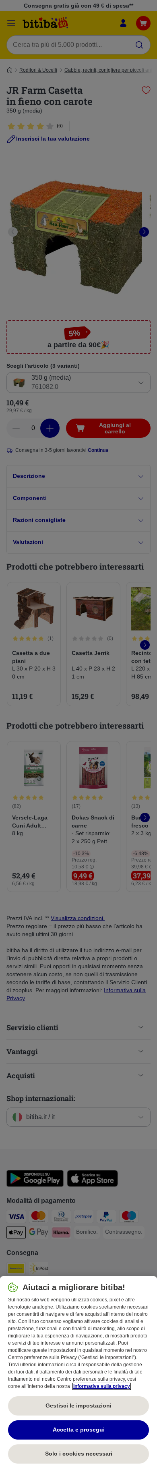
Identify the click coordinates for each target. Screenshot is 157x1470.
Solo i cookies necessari (78, 1453)
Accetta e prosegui (79, 1429)
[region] (78, 1373)
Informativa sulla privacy (101, 1386)
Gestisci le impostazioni (78, 1405)
